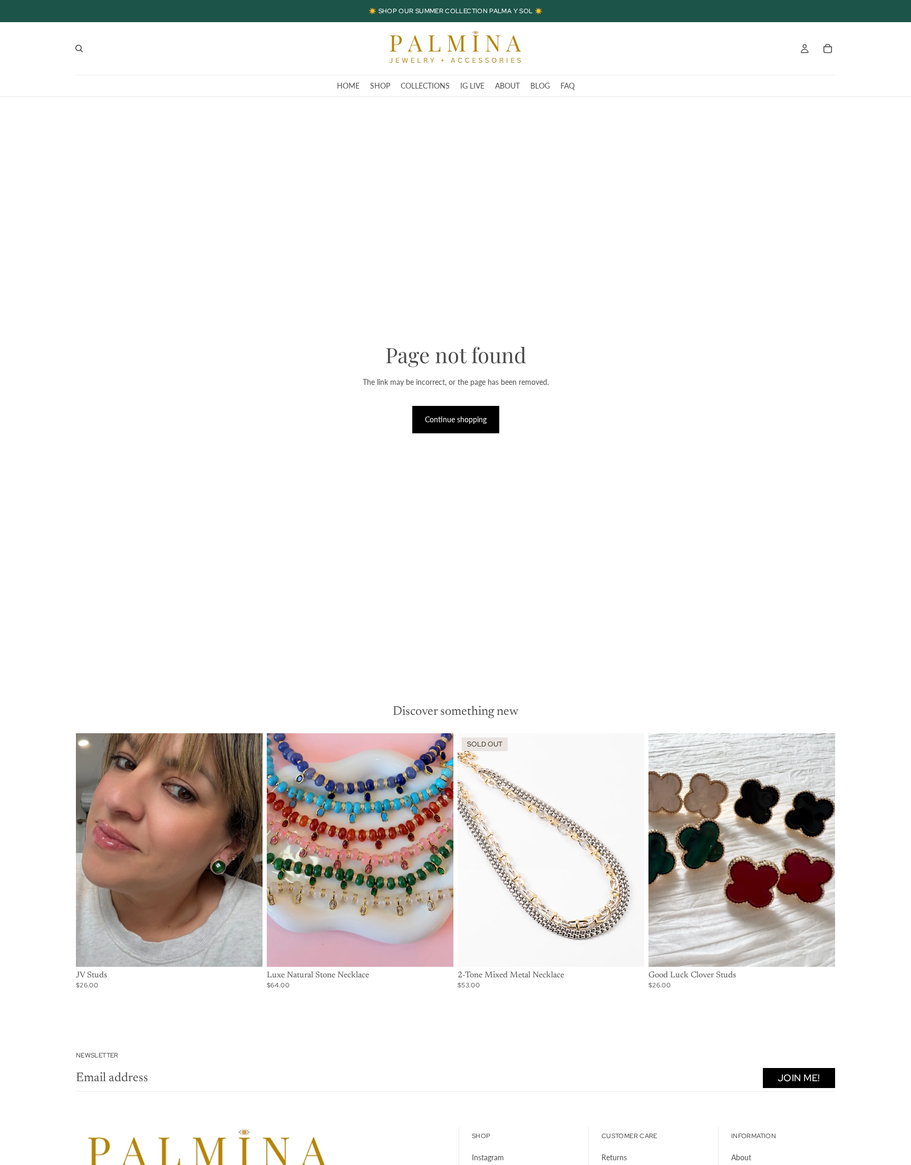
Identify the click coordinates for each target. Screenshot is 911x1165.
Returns (614, 1157)
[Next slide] (247, 849)
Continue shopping (456, 419)
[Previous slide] (92, 849)
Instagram (488, 1157)
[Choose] (246, 950)
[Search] (79, 48)
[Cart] (827, 48)
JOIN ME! (799, 1078)
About (741, 1157)
